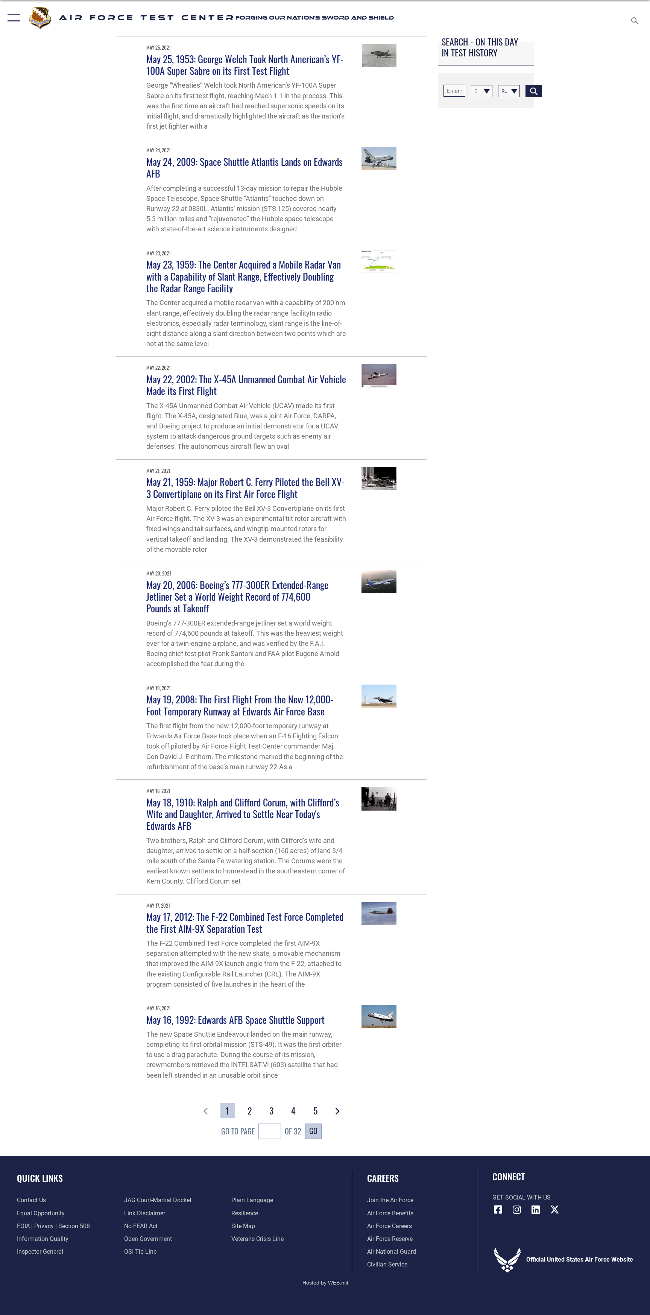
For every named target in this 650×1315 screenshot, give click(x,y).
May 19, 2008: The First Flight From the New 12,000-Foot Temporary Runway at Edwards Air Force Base (239, 705)
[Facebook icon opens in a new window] (498, 1209)
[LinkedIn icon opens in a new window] (535, 1209)
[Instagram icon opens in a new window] (516, 1209)
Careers (383, 1177)
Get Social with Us (521, 1197)
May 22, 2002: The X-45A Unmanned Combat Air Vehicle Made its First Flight (246, 385)
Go (313, 1130)
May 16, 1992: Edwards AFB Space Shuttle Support (235, 1019)
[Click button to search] (533, 91)
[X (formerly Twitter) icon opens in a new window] (554, 1209)
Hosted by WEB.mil (325, 1283)
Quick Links (40, 1177)
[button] (12, 18)
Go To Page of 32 (261, 1131)
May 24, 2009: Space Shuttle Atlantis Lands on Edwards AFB (244, 167)
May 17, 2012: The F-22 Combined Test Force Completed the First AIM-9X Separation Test (244, 922)
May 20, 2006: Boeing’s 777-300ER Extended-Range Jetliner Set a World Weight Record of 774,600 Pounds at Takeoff (237, 596)
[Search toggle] (635, 18)
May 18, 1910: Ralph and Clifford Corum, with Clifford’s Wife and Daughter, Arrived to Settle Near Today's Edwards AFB (242, 814)
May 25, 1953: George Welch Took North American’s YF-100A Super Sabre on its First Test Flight (244, 65)
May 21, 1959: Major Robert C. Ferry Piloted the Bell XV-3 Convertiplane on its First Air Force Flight (245, 487)
